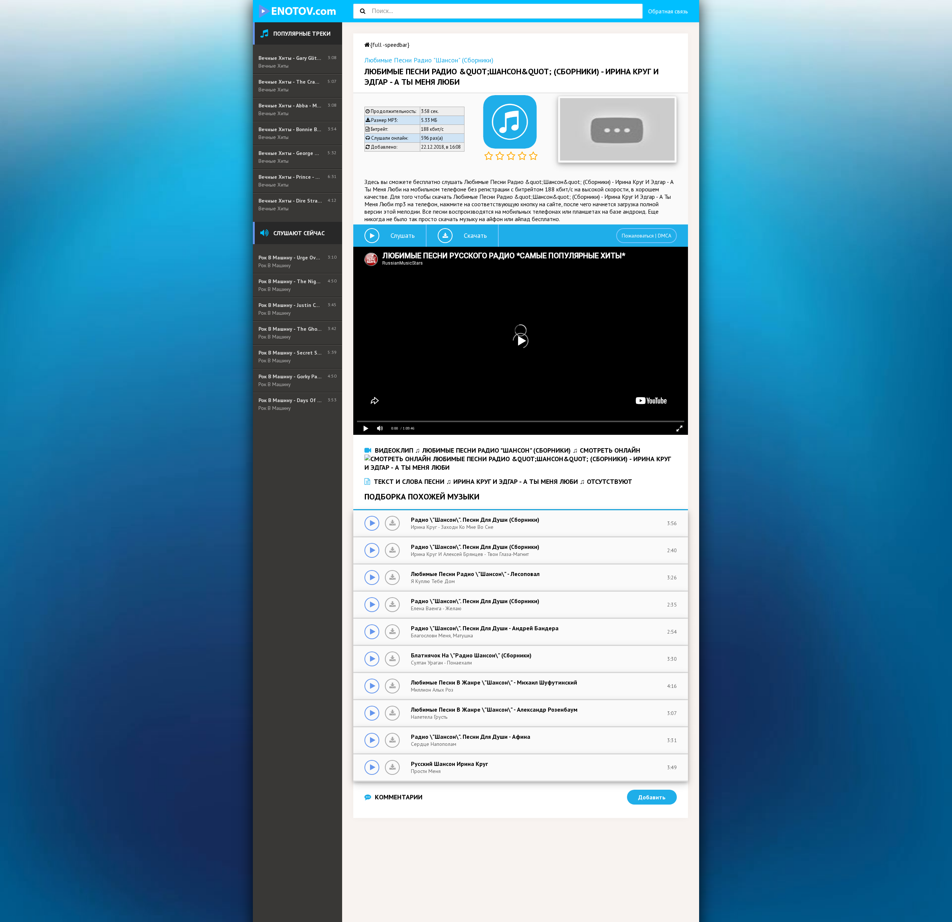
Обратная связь (668, 11)
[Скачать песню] (392, 523)
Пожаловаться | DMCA (646, 235)
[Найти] (362, 11)
